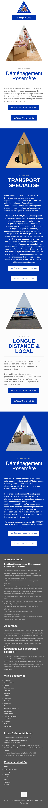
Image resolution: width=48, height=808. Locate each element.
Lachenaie (7, 690)
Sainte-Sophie (8, 711)
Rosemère (7, 706)
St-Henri (6, 784)
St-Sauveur (7, 724)
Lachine (6, 774)
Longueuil (7, 693)
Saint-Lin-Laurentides (10, 716)
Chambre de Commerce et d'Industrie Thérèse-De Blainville (22, 745)
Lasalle (6, 777)
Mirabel (6, 701)
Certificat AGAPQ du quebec (12, 742)
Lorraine (6, 695)
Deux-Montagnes (9, 688)
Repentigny (7, 703)
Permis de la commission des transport (15, 740)
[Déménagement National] (24, 7)
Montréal (6, 779)
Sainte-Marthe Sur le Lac (11, 708)
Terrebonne (7, 726)
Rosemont (7, 782)
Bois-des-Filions (9, 683)
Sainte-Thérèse (8, 713)
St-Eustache (8, 719)
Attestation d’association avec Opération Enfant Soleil (20, 753)
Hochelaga (7, 772)
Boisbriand (7, 680)
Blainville (6, 685)
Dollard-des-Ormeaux (10, 769)
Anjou (6, 766)
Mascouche (7, 698)
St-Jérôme (7, 721)
